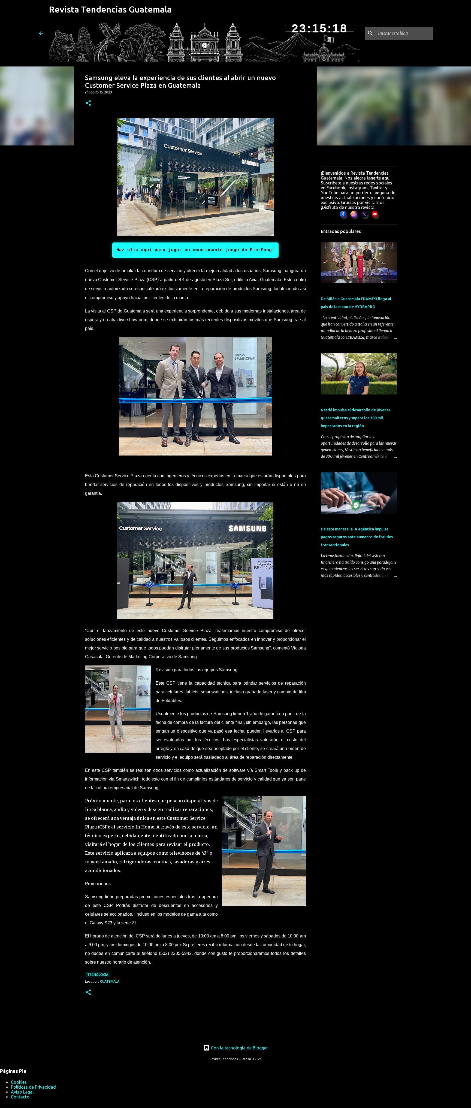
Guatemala (109, 981)
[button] (88, 103)
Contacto (20, 1096)
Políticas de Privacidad (33, 1087)
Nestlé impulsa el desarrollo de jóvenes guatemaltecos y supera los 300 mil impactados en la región (355, 418)
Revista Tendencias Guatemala (110, 9)
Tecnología (97, 974)
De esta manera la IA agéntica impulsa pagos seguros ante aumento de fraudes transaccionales (357, 537)
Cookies (19, 1082)
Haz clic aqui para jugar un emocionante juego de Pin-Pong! (195, 250)
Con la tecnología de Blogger (239, 1047)
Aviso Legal (22, 1091)
